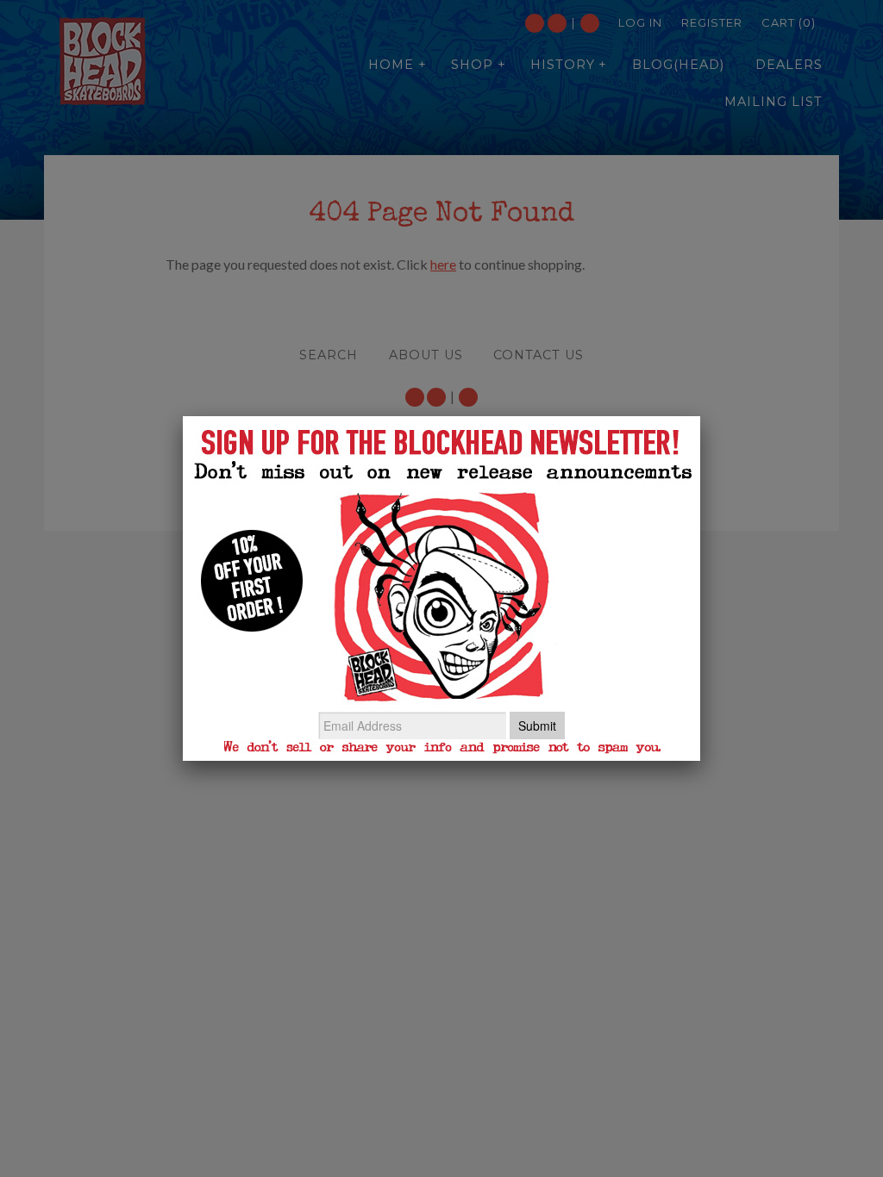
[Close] (700, 416)
